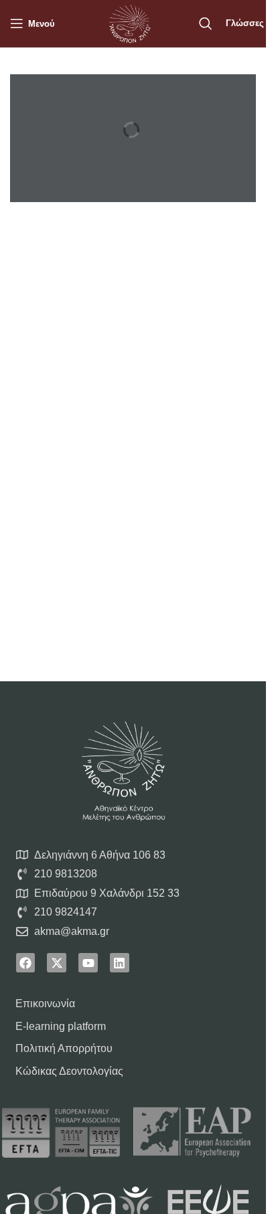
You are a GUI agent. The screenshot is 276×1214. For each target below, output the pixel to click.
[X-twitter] (56, 962)
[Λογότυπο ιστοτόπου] (129, 22)
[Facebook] (26, 962)
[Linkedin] (119, 962)
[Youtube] (88, 962)
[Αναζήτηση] (205, 23)
